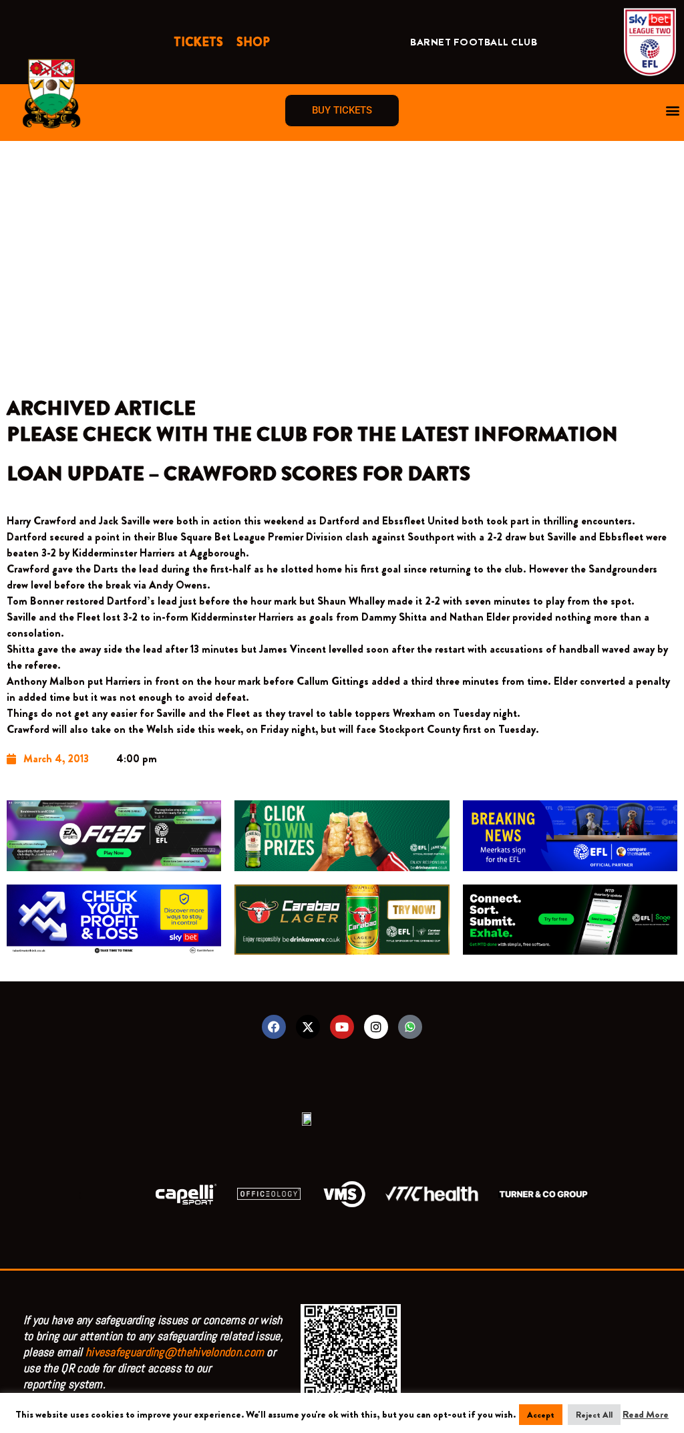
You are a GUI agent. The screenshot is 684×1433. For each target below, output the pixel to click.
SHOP (253, 42)
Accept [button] (540, 1414)
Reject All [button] (594, 1414)
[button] (673, 111)
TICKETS (198, 42)
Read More (646, 1414)
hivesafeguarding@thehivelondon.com (175, 1352)
